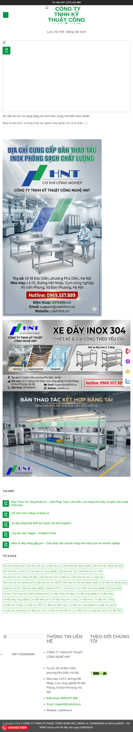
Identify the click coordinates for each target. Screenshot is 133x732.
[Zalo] (128, 381)
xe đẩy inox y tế (36, 610)
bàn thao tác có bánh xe (16, 571)
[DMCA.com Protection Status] (98, 673)
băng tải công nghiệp (33, 588)
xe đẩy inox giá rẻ (107, 605)
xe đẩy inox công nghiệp (82, 605)
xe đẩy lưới (80, 610)
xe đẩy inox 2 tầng (104, 599)
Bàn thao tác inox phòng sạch (19, 582)
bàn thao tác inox (68, 571)
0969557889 (17, 727)
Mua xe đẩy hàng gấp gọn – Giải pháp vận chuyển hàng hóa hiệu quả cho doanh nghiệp (66, 543)
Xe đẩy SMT (115, 610)
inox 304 (81, 588)
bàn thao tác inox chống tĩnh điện (20, 577)
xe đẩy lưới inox (98, 610)
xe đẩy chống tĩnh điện (62, 593)
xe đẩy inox (86, 599)
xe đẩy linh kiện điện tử (59, 610)
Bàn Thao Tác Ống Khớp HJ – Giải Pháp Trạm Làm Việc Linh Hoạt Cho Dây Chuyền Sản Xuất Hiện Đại (70, 503)
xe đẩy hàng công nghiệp (16, 599)
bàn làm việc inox (36, 565)
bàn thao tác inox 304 (91, 571)
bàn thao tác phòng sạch (113, 582)
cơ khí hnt (69, 588)
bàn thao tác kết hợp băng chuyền (81, 582)
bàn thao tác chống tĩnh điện (108, 565)
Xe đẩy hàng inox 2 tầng (64, 599)
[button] (5, 15)
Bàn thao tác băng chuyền (77, 565)
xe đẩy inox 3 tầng (13, 605)
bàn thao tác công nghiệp (43, 571)
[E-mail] (128, 371)
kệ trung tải (19, 593)
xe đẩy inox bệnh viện (56, 605)
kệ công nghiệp (96, 588)
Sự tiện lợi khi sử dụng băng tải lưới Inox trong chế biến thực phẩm (46, 116)
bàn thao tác (55, 565)
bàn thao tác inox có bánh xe (54, 577)
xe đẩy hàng (106, 593)
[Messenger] (128, 361)
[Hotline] (128, 351)
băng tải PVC (53, 588)
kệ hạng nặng (114, 588)
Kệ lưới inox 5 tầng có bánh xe (30, 513)
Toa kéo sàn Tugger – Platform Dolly (34, 533)
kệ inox (7, 593)
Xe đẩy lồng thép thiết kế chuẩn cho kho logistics (41, 523)
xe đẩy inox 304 (33, 605)
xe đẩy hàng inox (40, 599)
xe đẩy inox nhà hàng (14, 610)
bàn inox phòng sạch (14, 565)
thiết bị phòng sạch (38, 593)
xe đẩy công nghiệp (87, 593)
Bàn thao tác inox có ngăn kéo (88, 577)
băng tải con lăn (12, 588)
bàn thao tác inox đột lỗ (48, 582)
